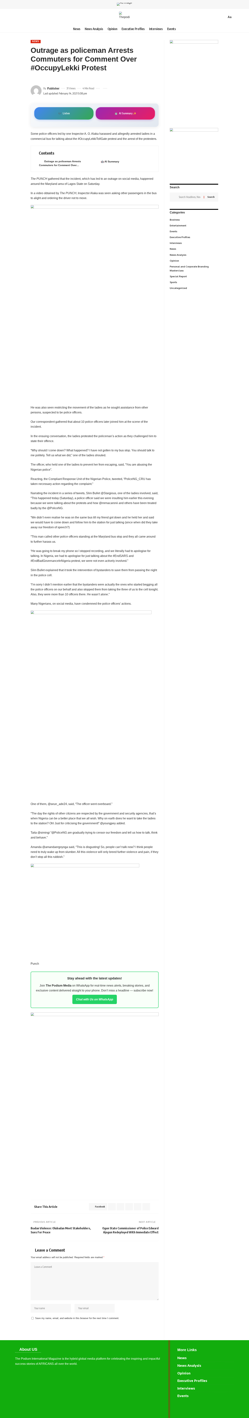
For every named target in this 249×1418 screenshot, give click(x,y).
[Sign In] (18, 17)
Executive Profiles (194, 237)
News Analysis (194, 254)
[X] (231, 1407)
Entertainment (194, 225)
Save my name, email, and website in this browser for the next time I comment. (77, 1318)
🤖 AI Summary (110, 161)
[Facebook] (225, 1407)
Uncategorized (194, 287)
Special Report (194, 276)
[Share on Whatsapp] (120, 1206)
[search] (223, 17)
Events (194, 231)
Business (193, 219)
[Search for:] (190, 197)
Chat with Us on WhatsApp (94, 999)
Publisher (53, 88)
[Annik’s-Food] (85, 910)
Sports (194, 282)
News (35, 41)
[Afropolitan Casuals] (91, 703)
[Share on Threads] (46, 79)
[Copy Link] (52, 79)
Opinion (194, 260)
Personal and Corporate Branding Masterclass (193, 268)
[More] (59, 79)
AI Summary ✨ (125, 113)
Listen (64, 113)
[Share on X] (39, 79)
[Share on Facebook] (33, 79)
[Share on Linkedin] (129, 1206)
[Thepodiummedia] (124, 17)
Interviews (194, 243)
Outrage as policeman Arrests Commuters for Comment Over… (60, 163)
